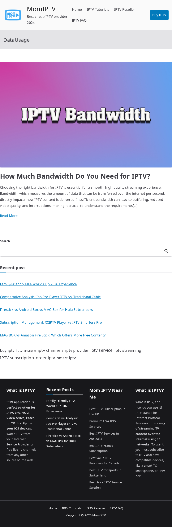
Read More (9, 215)
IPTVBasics (30, 350)
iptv (19, 350)
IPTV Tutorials (98, 9)
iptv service (101, 350)
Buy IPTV (159, 15)
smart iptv (66, 357)
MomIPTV (41, 9)
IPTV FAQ (79, 20)
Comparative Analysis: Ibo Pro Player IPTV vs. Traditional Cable (50, 297)
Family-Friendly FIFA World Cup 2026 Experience (38, 284)
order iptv (45, 358)
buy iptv (7, 350)
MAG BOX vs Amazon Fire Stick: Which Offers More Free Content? (53, 335)
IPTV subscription (17, 358)
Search (5, 241)
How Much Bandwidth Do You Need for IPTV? (75, 175)
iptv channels (50, 350)
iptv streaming (128, 350)
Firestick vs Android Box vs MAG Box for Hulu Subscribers (46, 309)
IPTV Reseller (124, 9)
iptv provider (76, 350)
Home (77, 9)
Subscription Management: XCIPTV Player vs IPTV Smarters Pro (51, 322)
